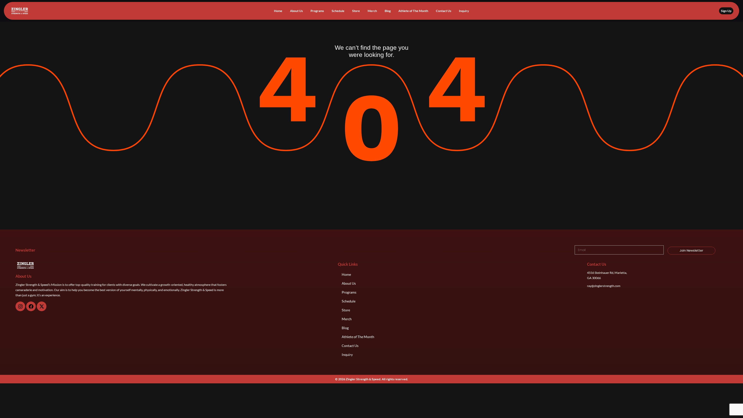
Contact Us (443, 11)
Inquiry (464, 11)
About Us (296, 11)
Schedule (338, 11)
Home (278, 11)
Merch (372, 11)
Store (356, 11)
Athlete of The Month (413, 11)
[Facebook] (31, 306)
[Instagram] (20, 306)
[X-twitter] (41, 306)
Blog (388, 11)
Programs (317, 11)
